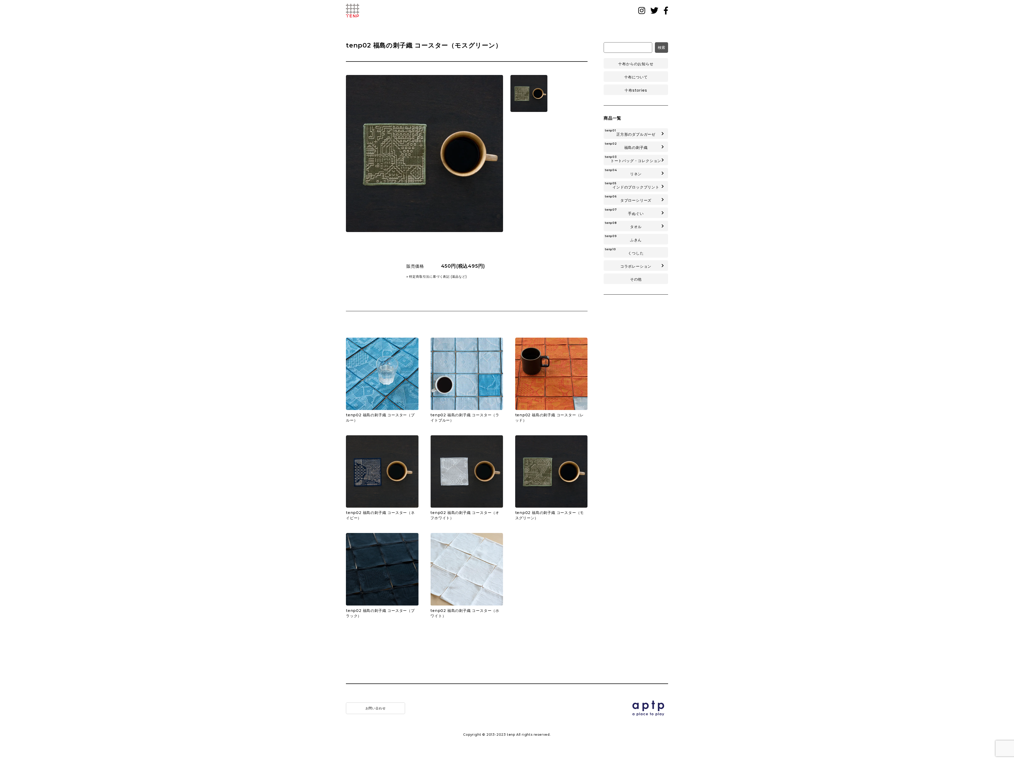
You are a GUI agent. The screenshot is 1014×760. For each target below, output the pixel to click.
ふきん (623, 238)
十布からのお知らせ (635, 64)
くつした (624, 252)
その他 (636, 279)
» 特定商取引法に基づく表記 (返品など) (436, 276)
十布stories (636, 90)
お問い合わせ (375, 708)
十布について (636, 77)
